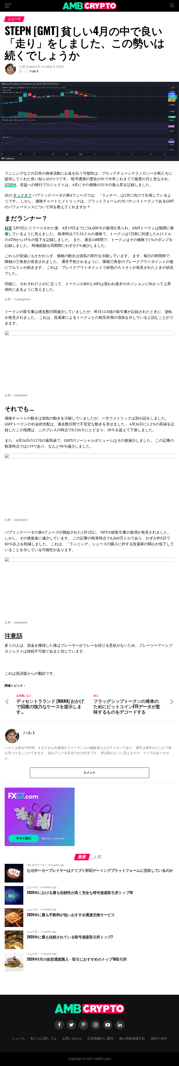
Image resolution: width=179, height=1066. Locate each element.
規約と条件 (159, 1038)
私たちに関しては (44, 1038)
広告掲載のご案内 (100, 1038)
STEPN (10, 184)
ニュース (18, 1038)
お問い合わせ (72, 1038)
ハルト (34, 71)
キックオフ (22, 195)
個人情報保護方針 (132, 1038)
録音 (8, 227)
